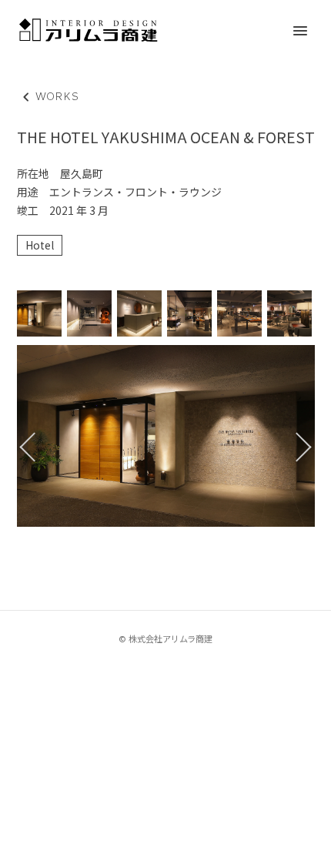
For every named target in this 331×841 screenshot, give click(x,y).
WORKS (48, 97)
